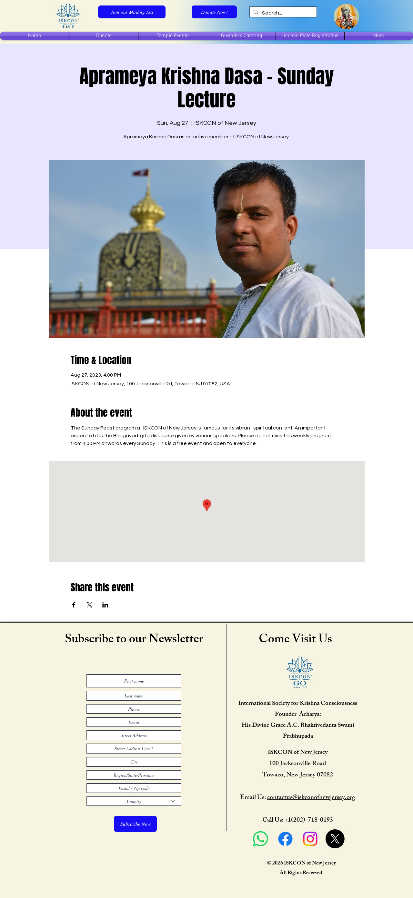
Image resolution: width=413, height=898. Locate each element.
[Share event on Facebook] (74, 604)
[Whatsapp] (260, 838)
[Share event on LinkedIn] (105, 604)
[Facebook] (285, 838)
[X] (335, 838)
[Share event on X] (89, 604)
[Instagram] (310, 838)
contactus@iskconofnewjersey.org (311, 798)
